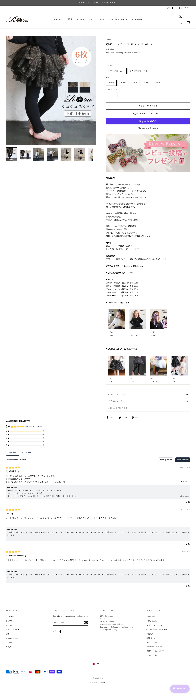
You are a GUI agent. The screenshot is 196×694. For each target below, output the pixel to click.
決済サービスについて (155, 651)
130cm (146, 82)
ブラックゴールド (116, 70)
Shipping (119, 53)
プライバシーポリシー (155, 625)
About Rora (150, 616)
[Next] (94, 154)
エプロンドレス (12, 638)
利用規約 (149, 634)
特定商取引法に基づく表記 (156, 629)
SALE (91, 19)
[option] (51, 90)
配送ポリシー (151, 638)
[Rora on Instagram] (54, 631)
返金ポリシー (151, 642)
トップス (9, 621)
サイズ (109, 78)
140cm (157, 82)
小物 (7, 634)
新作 (70, 19)
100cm (111, 82)
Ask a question (117, 408)
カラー (109, 65)
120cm (134, 82)
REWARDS (137, 19)
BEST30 (80, 19)
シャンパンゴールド (139, 70)
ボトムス (9, 625)
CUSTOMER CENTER (118, 19)
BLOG (101, 19)
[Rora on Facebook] (60, 631)
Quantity (111, 89)
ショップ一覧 (151, 655)
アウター (9, 647)
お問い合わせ (151, 621)
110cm (123, 82)
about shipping (118, 394)
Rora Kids (58, 19)
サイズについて (115, 401)
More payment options (148, 128)
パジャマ (9, 642)
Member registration (154, 647)
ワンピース (10, 616)
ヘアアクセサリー (13, 629)
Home (108, 39)
